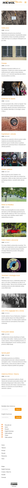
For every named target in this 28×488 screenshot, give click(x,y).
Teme (2, 458)
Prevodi (7, 429)
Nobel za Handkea (7, 205)
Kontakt (3, 474)
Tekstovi (3, 447)
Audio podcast (8, 433)
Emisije (3, 450)
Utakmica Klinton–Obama (10, 374)
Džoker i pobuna (6, 169)
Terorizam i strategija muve (10, 275)
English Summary (6, 414)
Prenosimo (4, 456)
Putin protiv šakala (7, 332)
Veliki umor (5, 28)
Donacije (3, 477)
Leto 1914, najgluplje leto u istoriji (12, 311)
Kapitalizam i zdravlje (8, 134)
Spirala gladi (5, 353)
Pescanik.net (8, 425)
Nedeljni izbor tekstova (8, 406)
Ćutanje (4, 63)
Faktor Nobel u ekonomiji (9, 240)
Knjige (3, 466)
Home (3, 445)
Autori (6, 427)
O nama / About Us (6, 472)
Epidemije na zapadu (8, 99)
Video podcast (8, 437)
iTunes (6, 435)
